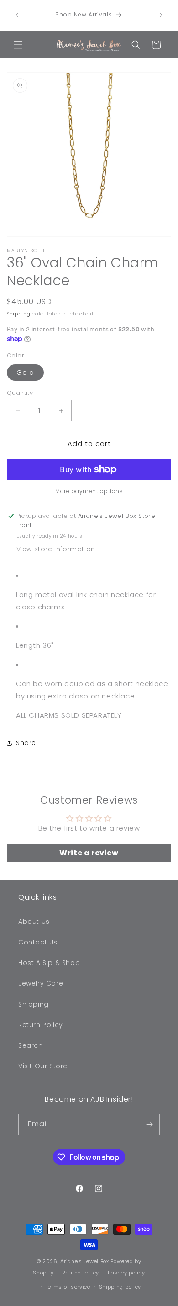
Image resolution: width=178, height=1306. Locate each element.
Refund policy (80, 1272)
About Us (34, 921)
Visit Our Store (43, 1066)
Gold (25, 372)
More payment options (89, 491)
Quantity (20, 393)
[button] (18, 45)
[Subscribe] (149, 1124)
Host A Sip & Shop (49, 962)
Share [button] (26, 742)
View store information (55, 549)
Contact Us (38, 942)
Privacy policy (126, 1272)
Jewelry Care (40, 983)
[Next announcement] (161, 15)
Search (30, 1045)
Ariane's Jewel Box (84, 1261)
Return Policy (40, 1024)
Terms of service (68, 1286)
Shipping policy (120, 1286)
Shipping (19, 313)
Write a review (88, 853)
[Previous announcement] (17, 15)
